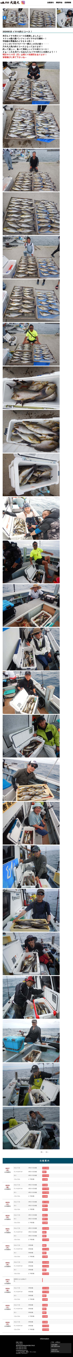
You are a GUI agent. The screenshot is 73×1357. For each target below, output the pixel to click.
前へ (42, 1152)
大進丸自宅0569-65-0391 (55, 1350)
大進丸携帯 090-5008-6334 (55, 1345)
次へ (47, 1152)
